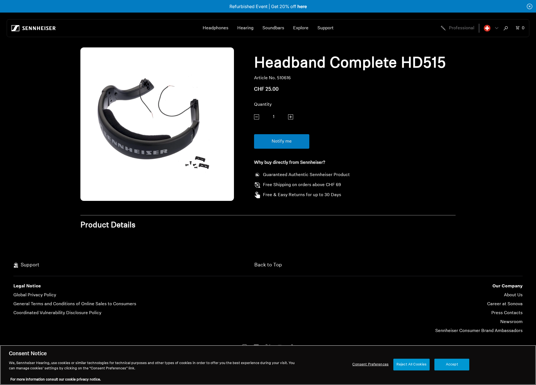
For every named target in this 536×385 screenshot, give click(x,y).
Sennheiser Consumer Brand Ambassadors (479, 331)
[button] (491, 28)
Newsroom (511, 322)
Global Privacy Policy (34, 295)
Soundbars (273, 28)
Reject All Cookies (411, 364)
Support (325, 28)
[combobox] (507, 28)
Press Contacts (507, 313)
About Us (513, 295)
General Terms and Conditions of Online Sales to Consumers (74, 304)
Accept (452, 364)
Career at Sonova (505, 304)
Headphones (215, 28)
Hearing (245, 28)
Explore (300, 28)
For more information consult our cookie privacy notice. (55, 379)
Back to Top (268, 265)
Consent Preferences (370, 364)
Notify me (282, 141)
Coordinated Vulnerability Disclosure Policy (57, 313)
